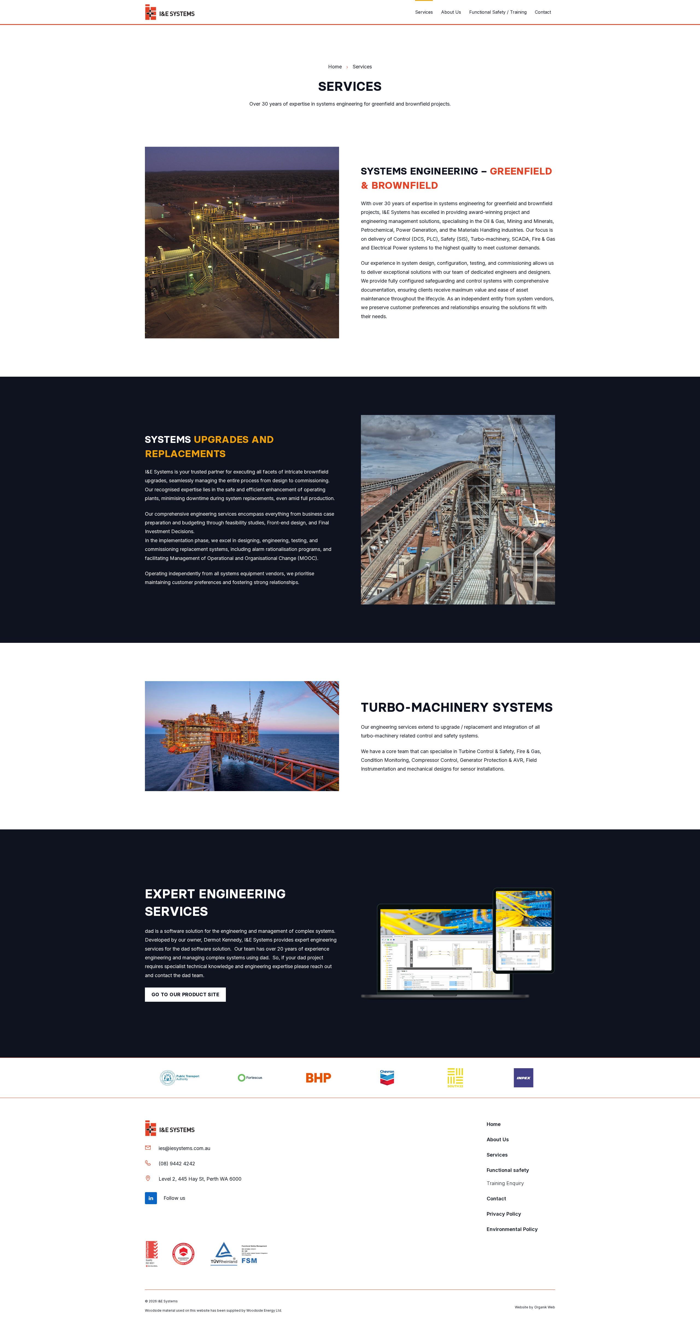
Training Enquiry (505, 1183)
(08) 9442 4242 (177, 1163)
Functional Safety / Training (498, 12)
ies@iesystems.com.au (184, 1148)
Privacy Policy (504, 1214)
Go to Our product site (185, 995)
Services (424, 12)
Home (494, 1124)
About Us (451, 12)
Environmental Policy (512, 1229)
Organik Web (544, 1307)
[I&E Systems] (170, 12)
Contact (543, 12)
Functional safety (508, 1170)
